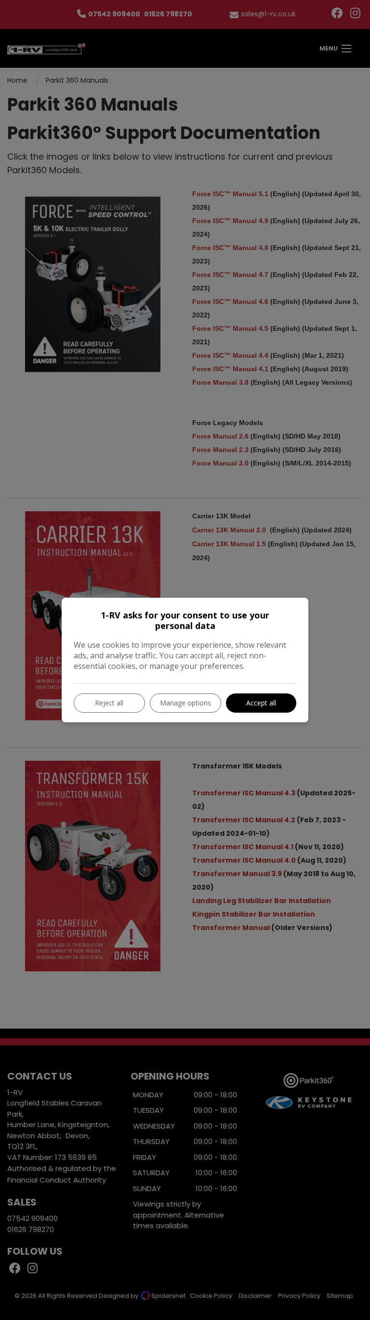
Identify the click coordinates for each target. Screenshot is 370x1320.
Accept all (261, 702)
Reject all (109, 702)
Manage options (185, 702)
